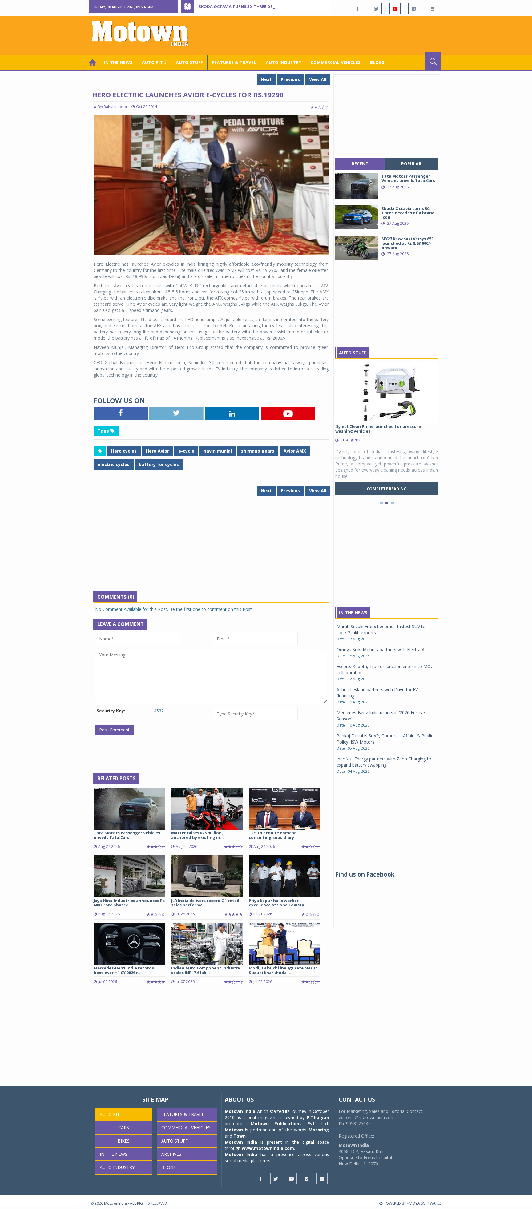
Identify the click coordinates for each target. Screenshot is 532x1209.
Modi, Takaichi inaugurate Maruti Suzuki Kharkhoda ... (284, 970)
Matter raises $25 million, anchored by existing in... (197, 835)
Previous (290, 79)
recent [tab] (360, 164)
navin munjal (218, 451)
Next (266, 79)
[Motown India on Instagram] (413, 8)
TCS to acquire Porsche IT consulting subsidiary (275, 835)
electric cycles (114, 464)
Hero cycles (124, 451)
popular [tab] (411, 164)
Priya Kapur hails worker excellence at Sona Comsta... (278, 903)
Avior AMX (295, 451)
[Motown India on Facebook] (357, 8)
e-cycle (186, 451)
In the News (118, 62)
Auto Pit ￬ (154, 62)
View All (317, 79)
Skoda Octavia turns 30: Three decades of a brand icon (260, 6)
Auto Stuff (189, 62)
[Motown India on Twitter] (376, 8)
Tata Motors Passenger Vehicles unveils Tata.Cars (127, 835)
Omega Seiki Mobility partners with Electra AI (381, 649)
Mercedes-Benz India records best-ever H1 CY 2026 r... (124, 970)
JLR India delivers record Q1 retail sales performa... (205, 903)
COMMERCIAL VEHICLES (336, 62)
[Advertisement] (329, 35)
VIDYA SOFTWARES (425, 1203)
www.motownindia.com (268, 1148)
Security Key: (111, 711)
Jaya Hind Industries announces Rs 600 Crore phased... (129, 903)
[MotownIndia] (144, 33)
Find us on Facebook (364, 874)
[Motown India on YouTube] (395, 8)
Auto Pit (110, 1114)
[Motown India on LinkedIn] (432, 8)
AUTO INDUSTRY (283, 62)
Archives (171, 1154)
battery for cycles (159, 464)
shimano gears (257, 451)
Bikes (124, 1141)
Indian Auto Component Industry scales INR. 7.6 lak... (205, 970)
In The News (353, 612)
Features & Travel (234, 62)
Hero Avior (157, 451)
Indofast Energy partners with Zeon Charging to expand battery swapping (384, 762)
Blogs (377, 62)
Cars (123, 1127)
